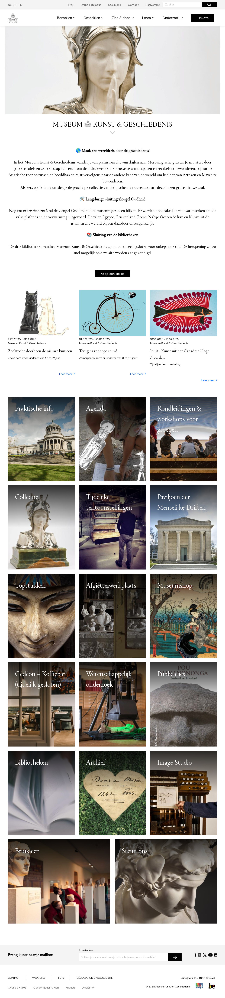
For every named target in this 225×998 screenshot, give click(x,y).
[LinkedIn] (215, 955)
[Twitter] (205, 955)
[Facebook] (195, 955)
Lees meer (65, 374)
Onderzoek (170, 18)
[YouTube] (210, 955)
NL (9, 4)
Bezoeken (64, 18)
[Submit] (175, 957)
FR (15, 4)
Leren (146, 18)
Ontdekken (91, 18)
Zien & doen (121, 18)
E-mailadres (86, 950)
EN (20, 4)
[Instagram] (199, 955)
